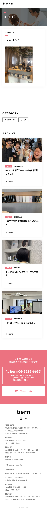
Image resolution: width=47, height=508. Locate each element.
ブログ (23, 119)
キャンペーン (10, 119)
